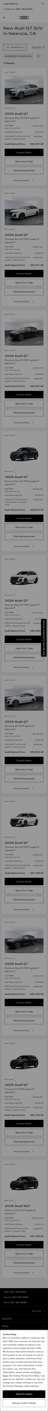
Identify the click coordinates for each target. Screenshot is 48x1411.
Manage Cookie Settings (24, 1403)
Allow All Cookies (24, 1394)
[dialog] (24, 1370)
